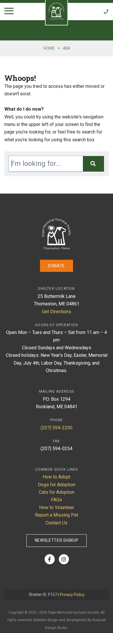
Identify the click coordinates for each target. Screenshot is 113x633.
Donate (56, 265)
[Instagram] (63, 559)
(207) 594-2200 (56, 427)
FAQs (56, 499)
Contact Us (56, 523)
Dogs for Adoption (56, 484)
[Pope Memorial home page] (56, 248)
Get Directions (56, 311)
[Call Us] (106, 11)
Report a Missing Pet (56, 515)
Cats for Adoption (56, 492)
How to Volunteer (56, 507)
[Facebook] (49, 559)
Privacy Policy (72, 594)
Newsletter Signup (57, 540)
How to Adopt (56, 477)
